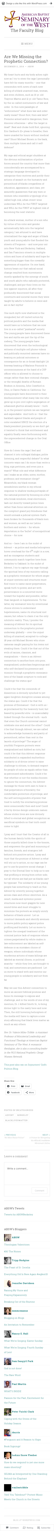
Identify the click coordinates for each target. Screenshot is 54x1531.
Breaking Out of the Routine (19, 1301)
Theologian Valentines (17, 1244)
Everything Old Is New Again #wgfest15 (26, 1274)
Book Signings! (12, 1446)
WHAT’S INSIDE (12, 1391)
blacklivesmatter (16, 1120)
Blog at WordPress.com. (27, 1520)
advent (9, 1115)
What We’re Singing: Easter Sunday (23, 1340)
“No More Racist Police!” (14, 1136)
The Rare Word (12, 1375)
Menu (28, 43)
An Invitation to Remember (19, 1324)
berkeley (22, 1115)
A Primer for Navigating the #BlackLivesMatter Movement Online (39, 1139)
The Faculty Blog (27, 30)
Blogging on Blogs (14, 1317)
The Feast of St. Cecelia (17, 1267)
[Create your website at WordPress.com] (27, 3)
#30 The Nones (12, 1251)
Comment (39, 1190)
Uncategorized (24, 1110)
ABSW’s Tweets (14, 1208)
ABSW (31, 66)
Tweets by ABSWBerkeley (18, 1214)
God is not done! (13, 1368)
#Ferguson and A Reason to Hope (22, 1439)
